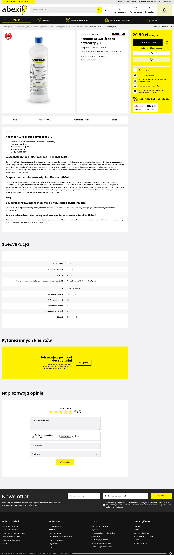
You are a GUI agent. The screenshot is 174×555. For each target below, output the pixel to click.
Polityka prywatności (99, 540)
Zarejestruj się (55, 526)
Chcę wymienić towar (11, 540)
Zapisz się (161, 495)
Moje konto (55, 521)
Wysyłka (94, 530)
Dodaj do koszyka (148, 42)
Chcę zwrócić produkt (11, 537)
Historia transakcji (56, 540)
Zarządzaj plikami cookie (101, 547)
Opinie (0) (95, 34)
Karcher (70, 275)
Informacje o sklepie (99, 526)
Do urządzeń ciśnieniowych (76, 27)
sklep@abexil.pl (129, 1)
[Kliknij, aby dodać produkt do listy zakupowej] (167, 42)
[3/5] (61, 412)
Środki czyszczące (56, 27)
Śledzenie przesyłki (10, 530)
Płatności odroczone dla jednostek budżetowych (152, 80)
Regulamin (95, 536)
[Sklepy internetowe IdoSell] (170, 553)
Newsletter (15, 496)
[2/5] (56, 412)
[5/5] (70, 412)
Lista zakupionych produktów (61, 537)
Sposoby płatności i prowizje (103, 533)
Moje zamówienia (11, 521)
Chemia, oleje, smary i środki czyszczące (32, 27)
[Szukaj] (99, 10)
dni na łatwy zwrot (147, 75)
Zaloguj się (149, 12)
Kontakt (5, 544)
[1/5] (51, 412)
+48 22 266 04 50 (154, 1)
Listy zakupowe (120, 12)
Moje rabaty (54, 544)
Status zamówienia (10, 526)
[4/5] (65, 412)
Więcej (93, 281)
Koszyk (52, 530)
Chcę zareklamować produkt (14, 533)
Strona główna (8, 27)
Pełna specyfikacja (88, 60)
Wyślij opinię (65, 462)
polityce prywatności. (115, 507)
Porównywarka (136, 12)
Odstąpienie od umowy (101, 543)
